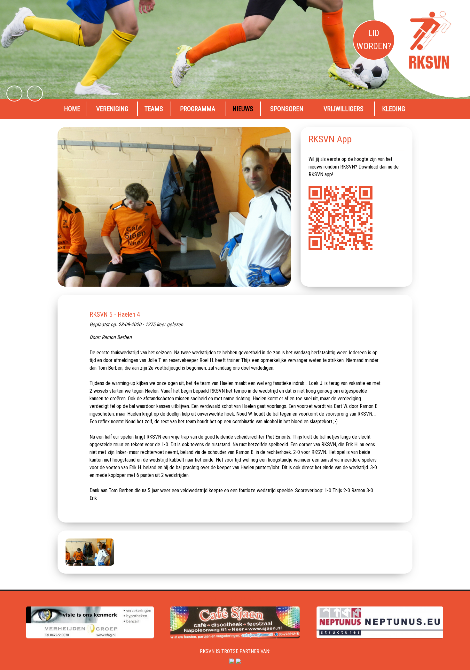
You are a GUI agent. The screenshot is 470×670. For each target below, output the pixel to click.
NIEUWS (242, 109)
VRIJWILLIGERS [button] (344, 109)
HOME (72, 109)
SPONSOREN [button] (286, 109)
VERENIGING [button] (112, 109)
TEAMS (154, 109)
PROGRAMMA (197, 109)
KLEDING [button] (393, 109)
